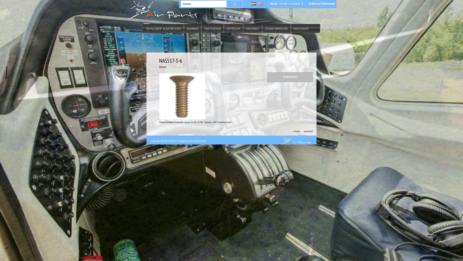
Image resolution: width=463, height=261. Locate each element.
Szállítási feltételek (322, 3)
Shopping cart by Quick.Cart (192, 141)
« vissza (296, 131)
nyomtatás (308, 131)
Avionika (193, 29)
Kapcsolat (301, 29)
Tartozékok (212, 29)
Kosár (274, 3)
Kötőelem (233, 29)
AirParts (173, 141)
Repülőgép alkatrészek (163, 29)
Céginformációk (276, 29)
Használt (252, 29)
